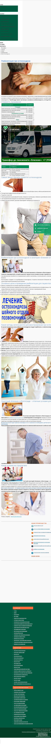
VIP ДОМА (16, 616)
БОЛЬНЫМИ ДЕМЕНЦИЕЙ (19, 701)
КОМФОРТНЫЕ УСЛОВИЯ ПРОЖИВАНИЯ (23, 625)
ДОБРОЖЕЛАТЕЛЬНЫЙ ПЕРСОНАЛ (21, 627)
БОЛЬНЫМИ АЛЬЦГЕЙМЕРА (20, 716)
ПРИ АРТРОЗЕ (17, 667)
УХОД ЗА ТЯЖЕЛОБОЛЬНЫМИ (20, 710)
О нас (15, 611)
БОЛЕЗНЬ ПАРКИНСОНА (19, 718)
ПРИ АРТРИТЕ (17, 661)
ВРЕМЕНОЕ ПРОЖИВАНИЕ (19, 644)
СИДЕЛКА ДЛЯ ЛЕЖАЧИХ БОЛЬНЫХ (22, 635)
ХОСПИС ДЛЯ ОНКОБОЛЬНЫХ (20, 682)
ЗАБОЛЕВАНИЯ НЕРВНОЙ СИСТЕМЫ (22, 669)
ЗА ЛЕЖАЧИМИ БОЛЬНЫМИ (20, 705)
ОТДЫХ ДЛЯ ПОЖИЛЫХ (19, 694)
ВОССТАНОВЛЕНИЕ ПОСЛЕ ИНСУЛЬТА (22, 684)
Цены (15, 612)
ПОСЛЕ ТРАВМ (17, 680)
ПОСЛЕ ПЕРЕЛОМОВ (18, 665)
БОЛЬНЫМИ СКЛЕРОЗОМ (19, 697)
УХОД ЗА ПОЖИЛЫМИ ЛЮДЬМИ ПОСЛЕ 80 (23, 723)
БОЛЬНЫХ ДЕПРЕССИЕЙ (19, 652)
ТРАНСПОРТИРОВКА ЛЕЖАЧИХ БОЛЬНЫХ (23, 642)
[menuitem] (1, 3)
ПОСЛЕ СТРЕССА (17, 678)
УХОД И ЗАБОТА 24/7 (18, 690)
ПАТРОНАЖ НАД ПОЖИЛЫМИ (20, 631)
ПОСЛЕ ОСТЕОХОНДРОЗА (19, 650)
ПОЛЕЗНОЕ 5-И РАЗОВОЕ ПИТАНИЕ (21, 622)
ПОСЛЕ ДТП (16, 654)
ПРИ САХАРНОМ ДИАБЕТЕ (19, 676)
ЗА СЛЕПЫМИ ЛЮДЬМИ (19, 712)
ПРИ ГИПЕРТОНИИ (18, 720)
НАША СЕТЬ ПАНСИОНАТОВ (20, 618)
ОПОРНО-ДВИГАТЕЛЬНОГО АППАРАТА (22, 671)
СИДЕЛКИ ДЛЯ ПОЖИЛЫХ (19, 692)
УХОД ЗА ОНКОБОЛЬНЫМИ (20, 708)
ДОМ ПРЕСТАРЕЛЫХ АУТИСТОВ (21, 721)
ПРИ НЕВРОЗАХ (17, 663)
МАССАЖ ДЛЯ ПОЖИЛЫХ (19, 696)
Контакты (16, 614)
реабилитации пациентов (16, 417)
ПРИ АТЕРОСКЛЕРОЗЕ (18, 658)
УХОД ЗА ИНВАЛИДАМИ (19, 703)
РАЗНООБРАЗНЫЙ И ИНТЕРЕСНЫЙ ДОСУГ (23, 623)
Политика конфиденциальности (28, 732)
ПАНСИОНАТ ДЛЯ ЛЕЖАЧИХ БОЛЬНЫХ (22, 640)
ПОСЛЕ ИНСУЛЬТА (18, 656)
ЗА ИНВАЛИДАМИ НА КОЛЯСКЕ (21, 699)
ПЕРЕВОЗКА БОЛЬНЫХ (19, 638)
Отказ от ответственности (42, 732)
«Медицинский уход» (16, 516)
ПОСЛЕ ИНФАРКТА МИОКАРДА (21, 674)
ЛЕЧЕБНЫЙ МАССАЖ (18, 633)
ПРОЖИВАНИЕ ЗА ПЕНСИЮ (20, 629)
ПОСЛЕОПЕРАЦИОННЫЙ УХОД (20, 707)
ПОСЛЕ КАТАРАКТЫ (18, 659)
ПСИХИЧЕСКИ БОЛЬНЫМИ (20, 714)
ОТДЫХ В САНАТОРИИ (19, 620)
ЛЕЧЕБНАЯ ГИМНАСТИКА (19, 636)
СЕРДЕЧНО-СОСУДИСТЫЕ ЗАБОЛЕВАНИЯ (23, 672)
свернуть (48, 234)
